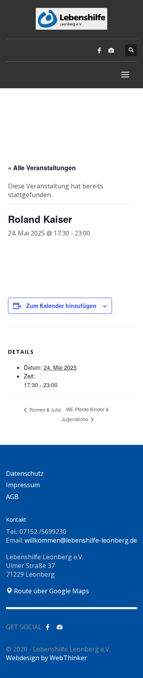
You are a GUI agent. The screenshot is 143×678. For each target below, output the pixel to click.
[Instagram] (111, 50)
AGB (12, 496)
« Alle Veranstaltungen (42, 167)
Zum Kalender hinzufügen (61, 306)
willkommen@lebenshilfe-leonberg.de (81, 540)
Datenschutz (25, 473)
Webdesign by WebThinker (46, 657)
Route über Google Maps (50, 591)
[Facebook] (99, 50)
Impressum (23, 484)
